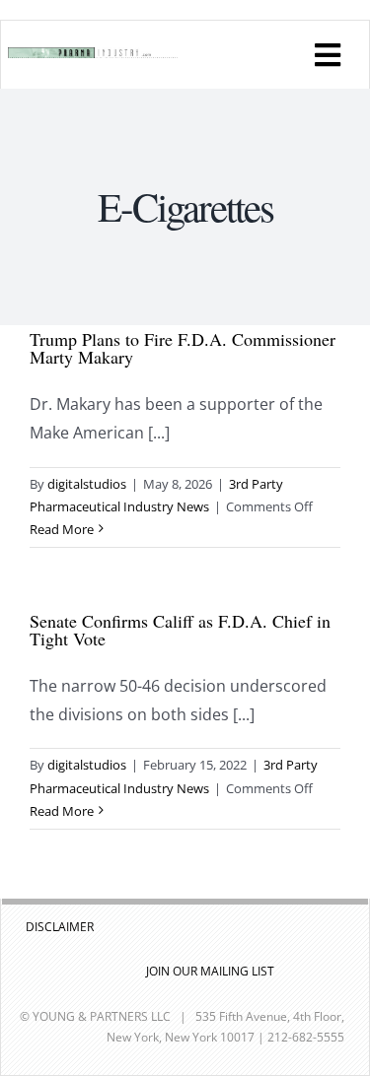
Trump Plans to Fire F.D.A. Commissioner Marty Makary (182, 348)
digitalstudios (86, 484)
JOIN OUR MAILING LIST (210, 971)
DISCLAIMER (60, 926)
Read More (62, 529)
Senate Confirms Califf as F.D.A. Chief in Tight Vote (180, 629)
